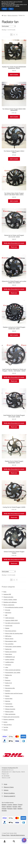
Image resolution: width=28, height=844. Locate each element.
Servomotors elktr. (10, 688)
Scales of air (8, 683)
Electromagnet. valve (10, 641)
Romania (9, 808)
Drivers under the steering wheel (14, 633)
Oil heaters (8, 664)
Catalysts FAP (7, 594)
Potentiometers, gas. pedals (12, 672)
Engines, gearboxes (9, 719)
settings (17, 6)
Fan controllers (9, 644)
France (4, 806)
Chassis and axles (8, 597)
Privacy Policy (6, 835)
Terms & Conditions (9, 793)
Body (5, 591)
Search (14, 841)
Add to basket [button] (14, 74)
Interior (5, 722)
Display (7, 628)
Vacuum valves (9, 706)
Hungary (15, 806)
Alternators (8, 612)
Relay (6, 677)
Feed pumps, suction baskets (13, 646)
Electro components (13, 15)
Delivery (6, 790)
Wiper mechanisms (10, 714)
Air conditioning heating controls (14, 607)
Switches (7, 701)
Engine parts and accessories (11, 717)
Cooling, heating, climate (10, 599)
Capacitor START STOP (11, 620)
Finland (20, 804)
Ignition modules (9, 659)
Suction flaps (8, 698)
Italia (19, 806)
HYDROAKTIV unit (10, 657)
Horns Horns (8, 654)
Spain (15, 808)
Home (5, 15)
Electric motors (9, 638)
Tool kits (6, 727)
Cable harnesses (9, 618)
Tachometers (8, 704)
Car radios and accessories (12, 623)
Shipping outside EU (9, 796)
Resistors (7, 680)
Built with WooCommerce (18, 835)
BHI (6, 615)
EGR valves (8, 636)
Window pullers (9, 711)
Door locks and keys (10, 631)
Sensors (7, 685)
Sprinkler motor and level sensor (14, 693)
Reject (11, 8)
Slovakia (4, 810)
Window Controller (10, 709)
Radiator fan (8, 675)
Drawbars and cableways (10, 602)
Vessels (6, 730)
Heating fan (8, 649)
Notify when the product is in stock (14, 243)
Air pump (7, 610)
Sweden (20, 808)
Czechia (9, 804)
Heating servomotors (10, 651)
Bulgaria (4, 804)
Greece (15, 804)
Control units (8, 625)
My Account (4, 841)
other (6, 667)
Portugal (4, 808)
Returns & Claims (9, 787)
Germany (9, 806)
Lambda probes (9, 662)
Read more (14, 247)
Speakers (7, 690)
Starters (7, 696)
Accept (4, 8)
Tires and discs (8, 724)
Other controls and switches (12, 670)
